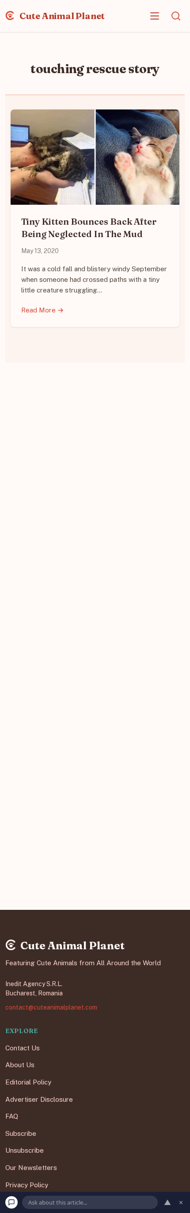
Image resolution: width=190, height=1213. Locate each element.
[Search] (176, 16)
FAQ (11, 1116)
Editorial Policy (28, 1082)
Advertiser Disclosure (39, 1099)
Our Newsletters (31, 1167)
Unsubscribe (24, 1150)
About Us (19, 1065)
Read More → (42, 310)
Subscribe (20, 1133)
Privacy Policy (26, 1184)
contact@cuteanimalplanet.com (51, 1006)
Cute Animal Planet (61, 15)
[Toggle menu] (154, 16)
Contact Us (22, 1048)
